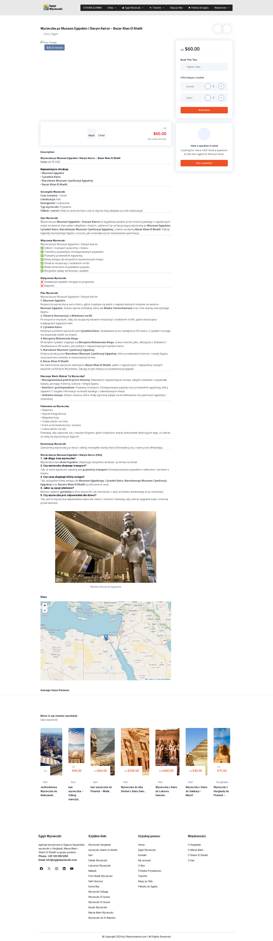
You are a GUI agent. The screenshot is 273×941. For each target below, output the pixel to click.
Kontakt (142, 855)
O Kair (191, 860)
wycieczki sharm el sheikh (102, 849)
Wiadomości (220, 7)
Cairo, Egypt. (51, 34)
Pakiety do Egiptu (200, 7)
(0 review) (55, 47)
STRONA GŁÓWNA (92, 7)
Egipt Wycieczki (133, 7)
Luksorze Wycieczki (99, 865)
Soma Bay (93, 886)
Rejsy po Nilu (176, 7)
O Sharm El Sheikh (198, 855)
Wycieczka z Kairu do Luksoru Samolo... (166, 791)
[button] (106, 637)
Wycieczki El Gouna (99, 896)
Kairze (91, 158)
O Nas (110, 7)
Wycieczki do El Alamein (101, 917)
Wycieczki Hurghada (99, 844)
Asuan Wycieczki (97, 907)
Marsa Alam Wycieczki (100, 912)
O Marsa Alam (195, 849)
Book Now (204, 109)
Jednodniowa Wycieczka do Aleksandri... (48, 791)
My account (144, 860)
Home (141, 844)
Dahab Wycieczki (97, 860)
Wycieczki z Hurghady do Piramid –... (221, 791)
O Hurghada (194, 844)
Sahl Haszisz (95, 881)
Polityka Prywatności (149, 870)
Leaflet (150, 679)
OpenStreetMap (163, 679)
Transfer (157, 7)
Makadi (92, 870)
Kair (90, 855)
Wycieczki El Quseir (99, 902)
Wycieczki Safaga (98, 891)
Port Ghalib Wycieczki (100, 876)
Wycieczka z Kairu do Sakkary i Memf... (196, 791)
